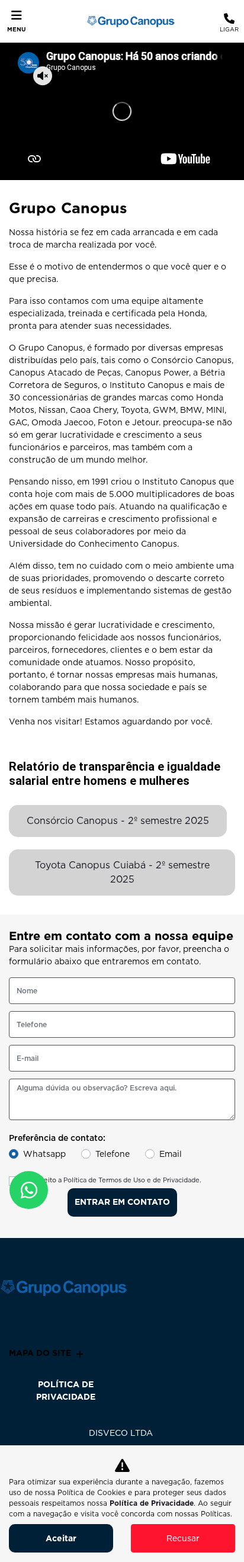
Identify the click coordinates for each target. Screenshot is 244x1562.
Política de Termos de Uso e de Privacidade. (132, 1180)
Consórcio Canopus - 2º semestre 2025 (118, 820)
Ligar (229, 29)
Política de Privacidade (152, 1503)
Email (170, 1154)
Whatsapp (44, 1154)
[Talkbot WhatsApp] (28, 1190)
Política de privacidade (65, 1390)
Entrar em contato (122, 1202)
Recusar (183, 1538)
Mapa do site (40, 1353)
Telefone (112, 1154)
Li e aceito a (112, 1180)
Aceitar (61, 1538)
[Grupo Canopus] (127, 21)
